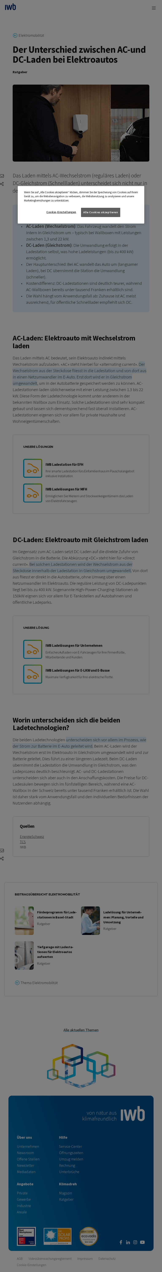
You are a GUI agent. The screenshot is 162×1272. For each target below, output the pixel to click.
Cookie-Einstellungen (61, 212)
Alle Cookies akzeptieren (100, 212)
